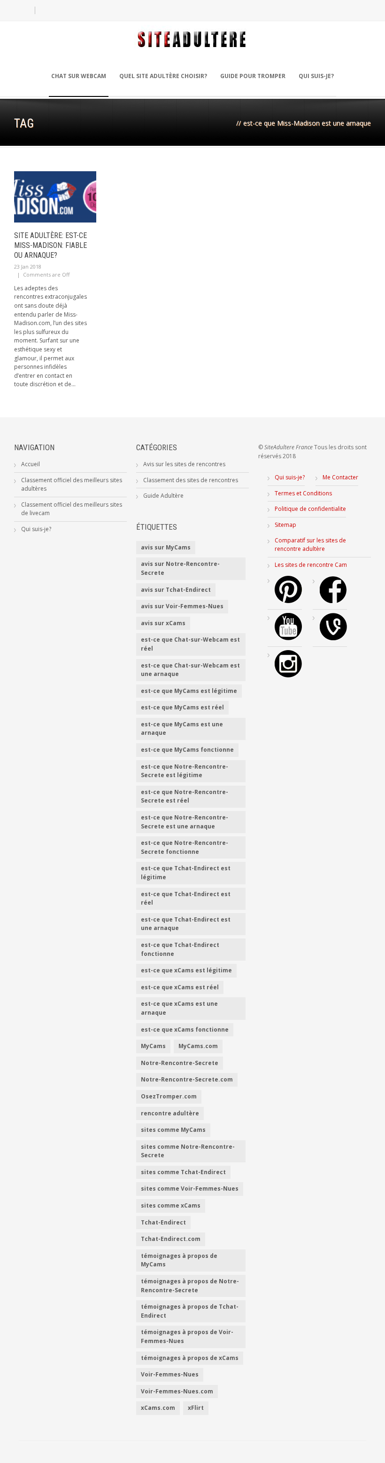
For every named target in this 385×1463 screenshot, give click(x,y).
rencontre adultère (170, 1113)
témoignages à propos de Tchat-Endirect (190, 1311)
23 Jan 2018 (27, 266)
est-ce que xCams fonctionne (185, 1030)
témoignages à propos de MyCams (179, 1260)
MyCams (153, 1046)
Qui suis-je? (316, 76)
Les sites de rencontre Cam (311, 565)
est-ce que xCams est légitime (186, 970)
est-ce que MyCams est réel (182, 707)
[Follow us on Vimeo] (333, 638)
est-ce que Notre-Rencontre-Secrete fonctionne (184, 847)
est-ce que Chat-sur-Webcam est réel (190, 644)
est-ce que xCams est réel (180, 987)
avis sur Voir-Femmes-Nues (182, 606)
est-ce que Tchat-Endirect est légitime (186, 872)
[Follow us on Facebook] (333, 601)
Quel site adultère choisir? (163, 76)
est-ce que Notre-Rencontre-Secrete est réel (184, 796)
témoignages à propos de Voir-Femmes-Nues (187, 1336)
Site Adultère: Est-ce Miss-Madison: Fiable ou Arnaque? (50, 245)
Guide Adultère (163, 496)
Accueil (30, 464)
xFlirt (196, 1408)
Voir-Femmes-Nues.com (177, 1391)
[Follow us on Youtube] (288, 638)
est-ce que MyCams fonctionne (187, 750)
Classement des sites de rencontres (190, 480)
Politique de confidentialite (310, 509)
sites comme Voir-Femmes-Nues (190, 1189)
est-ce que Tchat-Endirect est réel (186, 898)
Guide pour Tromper (252, 76)
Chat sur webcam (78, 76)
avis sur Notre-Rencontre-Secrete (180, 568)
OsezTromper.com (169, 1096)
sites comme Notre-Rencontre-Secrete (188, 1151)
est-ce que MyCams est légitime (189, 691)
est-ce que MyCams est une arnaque (182, 728)
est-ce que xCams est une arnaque (179, 1008)
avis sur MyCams (166, 547)
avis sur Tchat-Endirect (176, 590)
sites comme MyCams (173, 1130)
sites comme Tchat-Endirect (183, 1172)
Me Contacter (340, 477)
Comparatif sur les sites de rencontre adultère (310, 544)
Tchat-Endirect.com (170, 1239)
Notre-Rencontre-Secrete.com (187, 1079)
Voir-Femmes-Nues (170, 1374)
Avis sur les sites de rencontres (184, 464)
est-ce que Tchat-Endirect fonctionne (180, 949)
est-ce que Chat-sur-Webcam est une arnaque (190, 669)
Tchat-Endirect (163, 1222)
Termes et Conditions (303, 493)
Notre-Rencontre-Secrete (179, 1063)
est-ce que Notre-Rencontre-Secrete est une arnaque (184, 821)
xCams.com (158, 1408)
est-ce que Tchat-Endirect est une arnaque (186, 923)
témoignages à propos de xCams (190, 1358)
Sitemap (285, 525)
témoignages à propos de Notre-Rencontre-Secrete (190, 1285)
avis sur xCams (163, 623)
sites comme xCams (170, 1205)
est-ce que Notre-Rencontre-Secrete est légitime (184, 771)
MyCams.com (198, 1046)
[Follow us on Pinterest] (288, 601)
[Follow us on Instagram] (288, 675)
